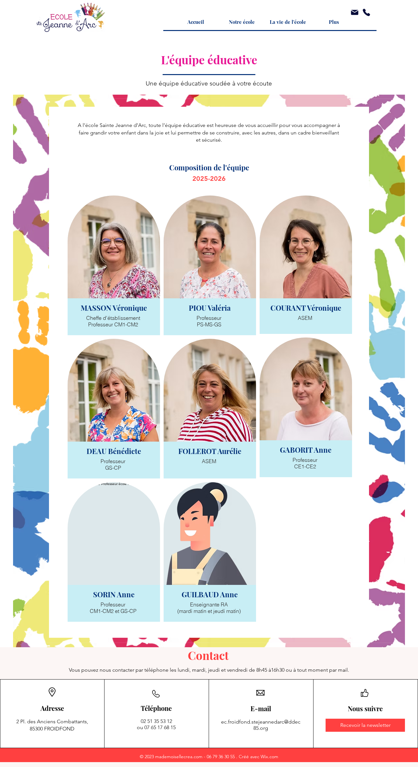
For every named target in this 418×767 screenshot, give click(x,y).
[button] (242, 21)
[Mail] (354, 12)
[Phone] (366, 12)
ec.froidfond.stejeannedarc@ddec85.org (260, 725)
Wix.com (269, 756)
